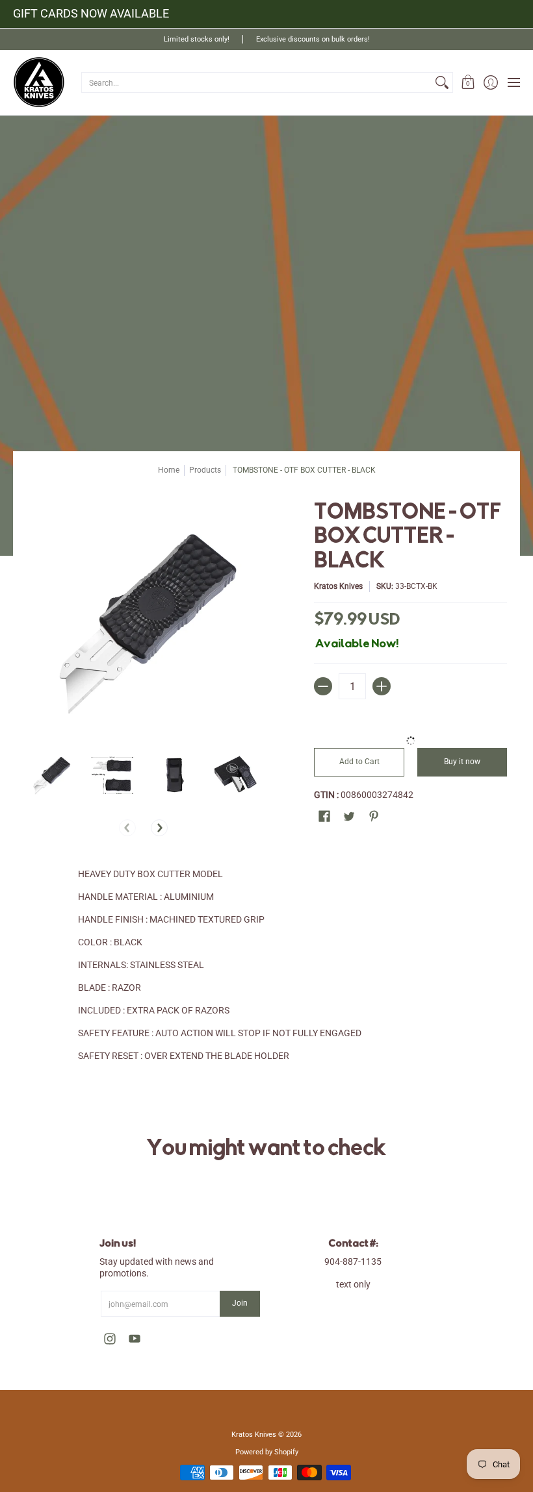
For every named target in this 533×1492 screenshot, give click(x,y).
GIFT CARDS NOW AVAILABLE (91, 13)
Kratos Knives (338, 586)
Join (240, 1303)
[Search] (442, 82)
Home (168, 470)
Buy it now (462, 761)
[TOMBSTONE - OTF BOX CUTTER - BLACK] (50, 774)
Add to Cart (359, 761)
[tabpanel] (266, 990)
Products (205, 470)
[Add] (381, 686)
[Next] (159, 828)
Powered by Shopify (266, 1452)
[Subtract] (323, 686)
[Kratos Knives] (39, 82)
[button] (467, 82)
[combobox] (257, 82)
